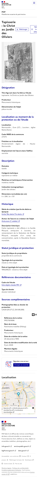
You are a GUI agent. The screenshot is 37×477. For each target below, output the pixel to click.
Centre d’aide (8, 464)
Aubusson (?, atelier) (9, 221)
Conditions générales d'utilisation (11, 470)
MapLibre (6, 408)
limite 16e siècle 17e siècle (12, 214)
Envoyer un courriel (21, 365)
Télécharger (23, 29)
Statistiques (28, 460)
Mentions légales (6, 468)
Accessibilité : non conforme (10, 456)
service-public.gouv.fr (21, 446)
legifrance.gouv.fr (8, 451)
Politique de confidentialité (20, 468)
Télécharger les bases (15, 460)
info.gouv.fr (6, 446)
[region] (18, 398)
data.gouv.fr (22, 451)
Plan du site (18, 464)
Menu (34, 3)
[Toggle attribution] (33, 408)
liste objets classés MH (10, 285)
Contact (24, 456)
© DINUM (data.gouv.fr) (18, 408)
